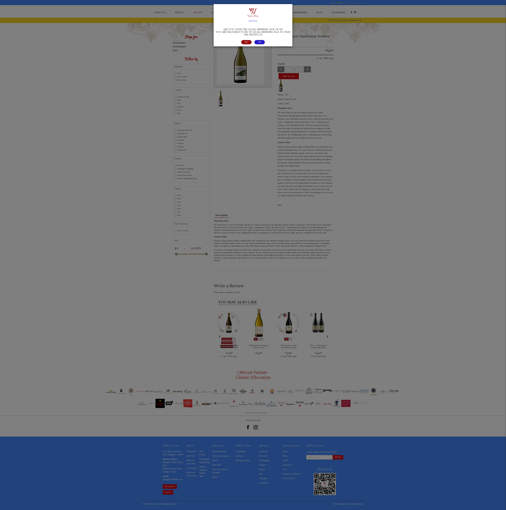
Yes (259, 42)
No (246, 42)
